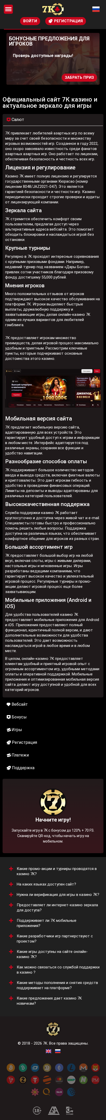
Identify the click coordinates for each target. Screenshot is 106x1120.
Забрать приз (79, 77)
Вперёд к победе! (53, 832)
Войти (30, 21)
